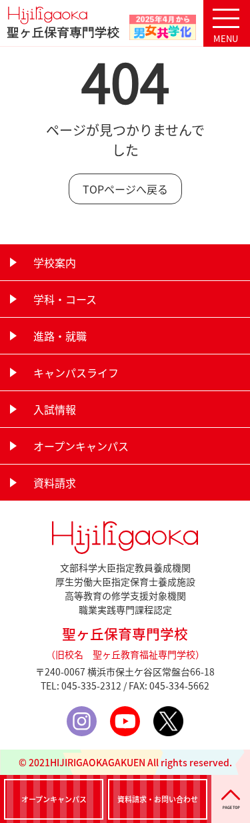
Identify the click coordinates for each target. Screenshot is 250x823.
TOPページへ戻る (125, 189)
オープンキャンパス (81, 446)
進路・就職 (60, 336)
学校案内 (54, 262)
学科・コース (65, 299)
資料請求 (54, 483)
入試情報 (54, 409)
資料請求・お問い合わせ (157, 799)
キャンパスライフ (76, 372)
